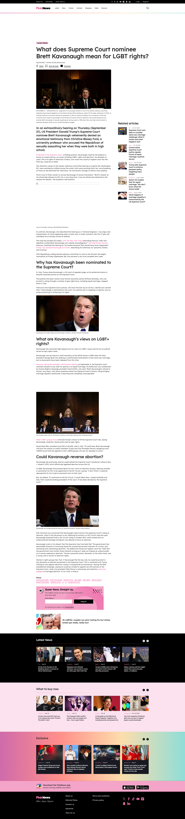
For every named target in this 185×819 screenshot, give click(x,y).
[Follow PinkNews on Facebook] (128, 799)
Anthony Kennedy (42, 580)
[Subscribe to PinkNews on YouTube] (138, 799)
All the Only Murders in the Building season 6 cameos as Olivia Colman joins (48, 669)
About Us (39, 2)
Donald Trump (68, 580)
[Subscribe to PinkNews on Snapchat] (124, 804)
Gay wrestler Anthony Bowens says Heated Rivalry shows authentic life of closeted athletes (77, 768)
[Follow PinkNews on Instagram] (142, 799)
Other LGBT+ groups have (46, 440)
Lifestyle (79, 8)
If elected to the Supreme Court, (49, 155)
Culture (71, 8)
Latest (57, 8)
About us (69, 796)
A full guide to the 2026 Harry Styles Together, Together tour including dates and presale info (106, 718)
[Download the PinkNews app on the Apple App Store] (129, 787)
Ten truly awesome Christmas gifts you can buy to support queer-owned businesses (134, 718)
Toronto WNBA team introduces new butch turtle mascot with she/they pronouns (106, 669)
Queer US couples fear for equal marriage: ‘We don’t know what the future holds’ (137, 184)
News (64, 8)
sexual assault (97, 580)
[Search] (147, 8)
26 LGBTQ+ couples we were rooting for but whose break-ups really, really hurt (86, 621)
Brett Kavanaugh (56, 580)
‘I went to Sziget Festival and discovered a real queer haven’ (106, 766)
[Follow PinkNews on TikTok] (133, 799)
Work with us (60, 2)
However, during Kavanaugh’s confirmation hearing (57, 364)
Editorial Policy (71, 800)
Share (41, 66)
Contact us (70, 804)
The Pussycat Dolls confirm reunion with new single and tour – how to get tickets (76, 718)
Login (138, 2)
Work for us (70, 813)
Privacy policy (98, 800)
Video (96, 8)
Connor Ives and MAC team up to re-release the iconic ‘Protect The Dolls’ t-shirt (49, 718)
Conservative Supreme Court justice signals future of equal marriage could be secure (136, 153)
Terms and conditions (100, 796)
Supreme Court (56, 582)
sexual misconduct (42, 582)
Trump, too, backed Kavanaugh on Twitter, (53, 248)
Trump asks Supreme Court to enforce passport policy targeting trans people (137, 169)
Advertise (49, 2)
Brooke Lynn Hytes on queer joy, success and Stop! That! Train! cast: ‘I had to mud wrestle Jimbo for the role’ (135, 768)
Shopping (88, 8)
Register (146, 2)
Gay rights (78, 580)
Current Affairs (42, 43)
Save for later (54, 66)
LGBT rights (86, 580)
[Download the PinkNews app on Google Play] (142, 787)
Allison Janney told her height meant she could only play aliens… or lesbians (134, 669)
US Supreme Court (74, 582)
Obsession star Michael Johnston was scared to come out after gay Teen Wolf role (77, 669)
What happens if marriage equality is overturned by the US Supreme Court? (137, 198)
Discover (104, 8)
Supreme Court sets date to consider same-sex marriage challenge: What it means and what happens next (137, 136)
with (72, 241)
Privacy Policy (69, 607)
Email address (52, 598)
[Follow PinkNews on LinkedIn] (129, 2)
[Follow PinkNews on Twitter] (124, 799)
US (63, 582)
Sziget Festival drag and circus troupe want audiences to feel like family (49, 767)
